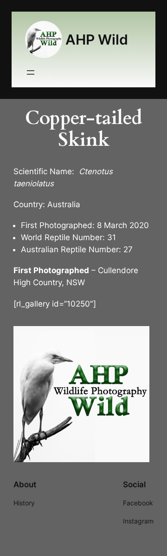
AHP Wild (96, 39)
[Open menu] (30, 72)
